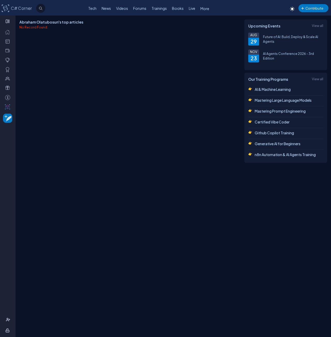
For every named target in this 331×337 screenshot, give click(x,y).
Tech (92, 8)
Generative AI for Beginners (277, 143)
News (106, 8)
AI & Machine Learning (273, 89)
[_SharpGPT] (9, 106)
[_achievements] (9, 69)
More (204, 8)
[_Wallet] (9, 50)
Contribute (314, 8)
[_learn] (9, 59)
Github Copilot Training (274, 132)
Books (178, 8)
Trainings (159, 8)
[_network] (9, 78)
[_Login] (8, 330)
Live (192, 8)
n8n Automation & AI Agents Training (285, 154)
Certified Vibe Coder (272, 122)
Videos (122, 8)
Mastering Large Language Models (283, 100)
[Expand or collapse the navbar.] (8, 21)
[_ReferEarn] (9, 87)
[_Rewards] (9, 97)
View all (317, 26)
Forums (139, 8)
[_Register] (9, 319)
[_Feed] (9, 31)
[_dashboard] (9, 41)
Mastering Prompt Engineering (280, 111)
